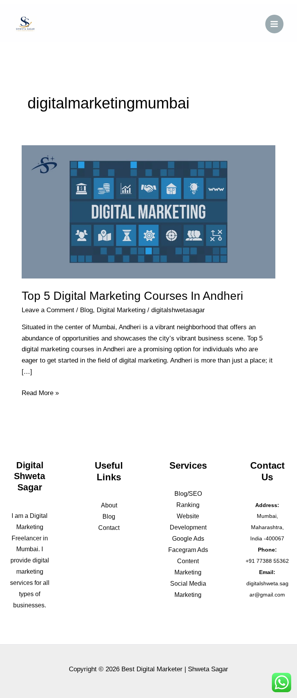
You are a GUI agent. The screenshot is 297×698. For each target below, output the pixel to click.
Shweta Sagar (208, 669)
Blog (86, 310)
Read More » (40, 392)
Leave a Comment (48, 310)
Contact (108, 527)
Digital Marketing (121, 310)
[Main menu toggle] (274, 24)
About (109, 505)
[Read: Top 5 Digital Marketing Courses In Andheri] (148, 211)
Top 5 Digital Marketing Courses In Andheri (132, 295)
